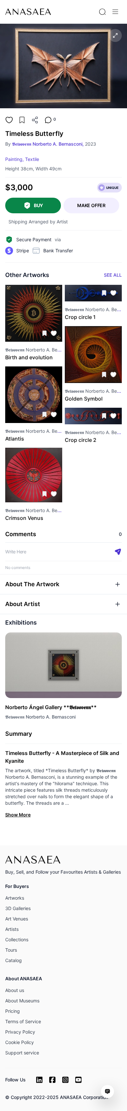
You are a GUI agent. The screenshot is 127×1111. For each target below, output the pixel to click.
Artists (12, 929)
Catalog (13, 960)
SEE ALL (113, 275)
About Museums (22, 1000)
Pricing (12, 1011)
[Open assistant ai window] (107, 1091)
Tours (11, 950)
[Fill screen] (115, 35)
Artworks (14, 898)
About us (14, 990)
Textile (32, 159)
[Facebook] (52, 1080)
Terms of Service (23, 1021)
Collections (16, 939)
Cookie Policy (19, 1042)
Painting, (14, 159)
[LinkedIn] (39, 1080)
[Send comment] (118, 552)
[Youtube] (78, 1080)
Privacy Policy (20, 1032)
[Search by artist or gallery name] (102, 11)
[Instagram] (65, 1080)
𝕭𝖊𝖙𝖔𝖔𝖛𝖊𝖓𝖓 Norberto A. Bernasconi (40, 717)
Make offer (91, 205)
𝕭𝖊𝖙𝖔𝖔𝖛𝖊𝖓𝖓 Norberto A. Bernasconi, (48, 144)
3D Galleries (18, 908)
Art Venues (16, 918)
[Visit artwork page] (33, 313)
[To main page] (28, 11)
